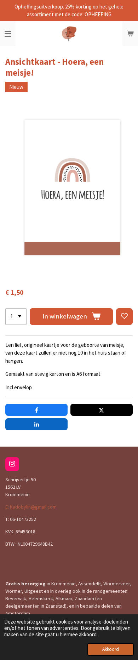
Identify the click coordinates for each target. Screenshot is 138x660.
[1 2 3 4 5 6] (16, 316)
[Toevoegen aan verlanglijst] (124, 316)
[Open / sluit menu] (8, 33)
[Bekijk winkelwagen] (130, 33)
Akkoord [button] (110, 649)
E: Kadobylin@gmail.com (31, 507)
